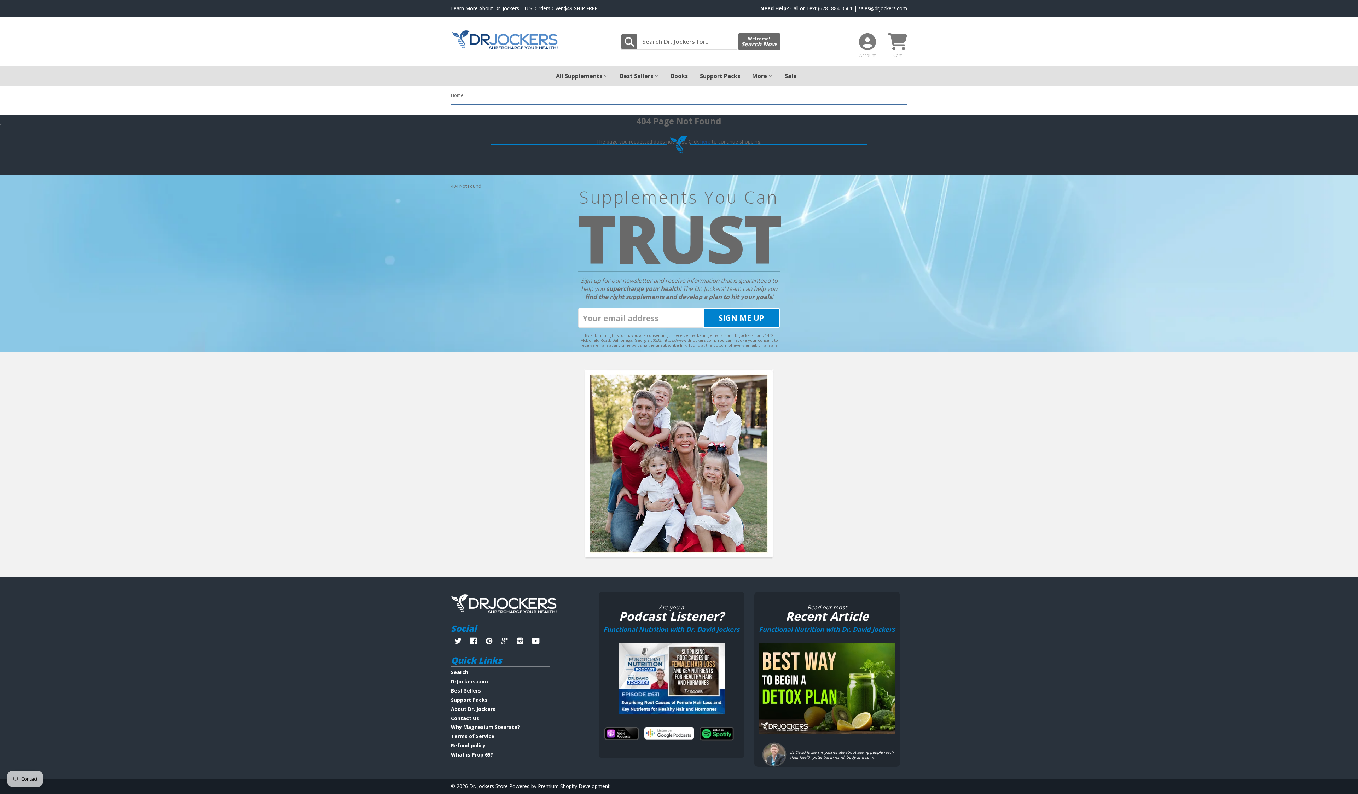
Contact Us (465, 718)
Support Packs (720, 76)
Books (679, 76)
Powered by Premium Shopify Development (559, 786)
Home (457, 95)
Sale (791, 76)
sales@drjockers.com (882, 8)
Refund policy (468, 745)
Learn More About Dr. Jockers (485, 8)
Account (867, 55)
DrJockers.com (469, 681)
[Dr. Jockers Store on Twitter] (458, 641)
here (705, 141)
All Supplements (580, 76)
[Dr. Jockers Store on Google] (504, 641)
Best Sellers (637, 76)
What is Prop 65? (472, 754)
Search (459, 672)
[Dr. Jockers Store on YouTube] (536, 641)
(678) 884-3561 (835, 8)
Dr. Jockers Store (488, 786)
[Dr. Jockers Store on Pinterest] (489, 641)
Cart (897, 55)
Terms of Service (472, 736)
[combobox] (679, 41)
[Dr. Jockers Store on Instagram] (520, 641)
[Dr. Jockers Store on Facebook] (473, 641)
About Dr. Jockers (473, 709)
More (760, 76)
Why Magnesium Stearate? (485, 727)
